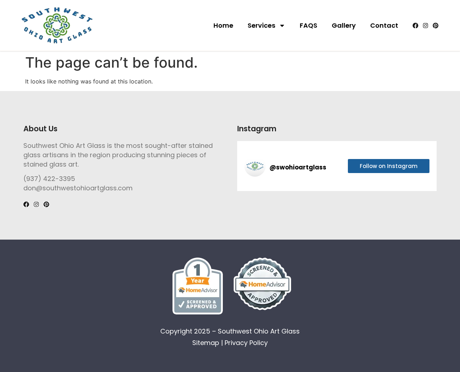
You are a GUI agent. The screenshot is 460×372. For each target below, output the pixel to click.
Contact (384, 25)
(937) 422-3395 (49, 178)
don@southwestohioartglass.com (78, 187)
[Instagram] (425, 25)
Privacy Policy (246, 342)
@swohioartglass (298, 167)
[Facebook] (415, 25)
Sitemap (205, 342)
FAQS (308, 25)
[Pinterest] (435, 25)
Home (223, 25)
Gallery (344, 25)
